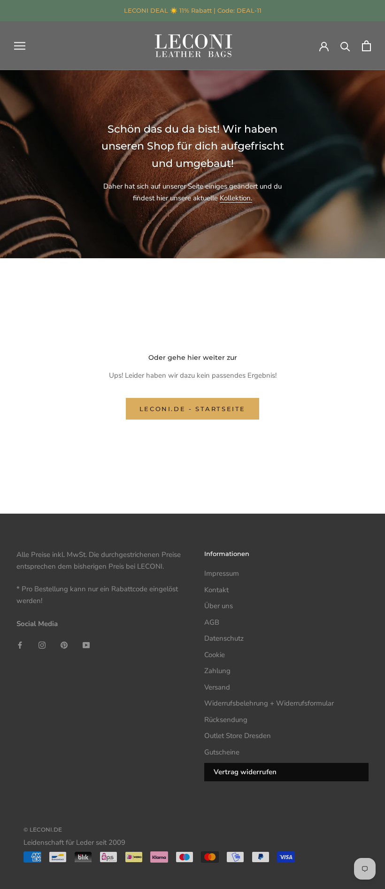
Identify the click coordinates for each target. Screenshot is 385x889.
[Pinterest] (64, 645)
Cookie (214, 654)
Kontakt (216, 590)
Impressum (221, 573)
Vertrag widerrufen (245, 772)
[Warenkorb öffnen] (366, 45)
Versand (217, 687)
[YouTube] (86, 645)
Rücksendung (225, 719)
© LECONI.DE (42, 829)
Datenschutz (224, 638)
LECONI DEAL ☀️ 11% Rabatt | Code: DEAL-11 (193, 10)
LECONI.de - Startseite (192, 409)
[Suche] (345, 46)
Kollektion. (236, 198)
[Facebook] (19, 645)
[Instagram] (42, 645)
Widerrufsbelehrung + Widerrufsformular (269, 703)
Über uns (218, 606)
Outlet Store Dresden (237, 735)
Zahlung (217, 670)
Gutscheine (221, 752)
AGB (211, 622)
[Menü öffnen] (19, 46)
